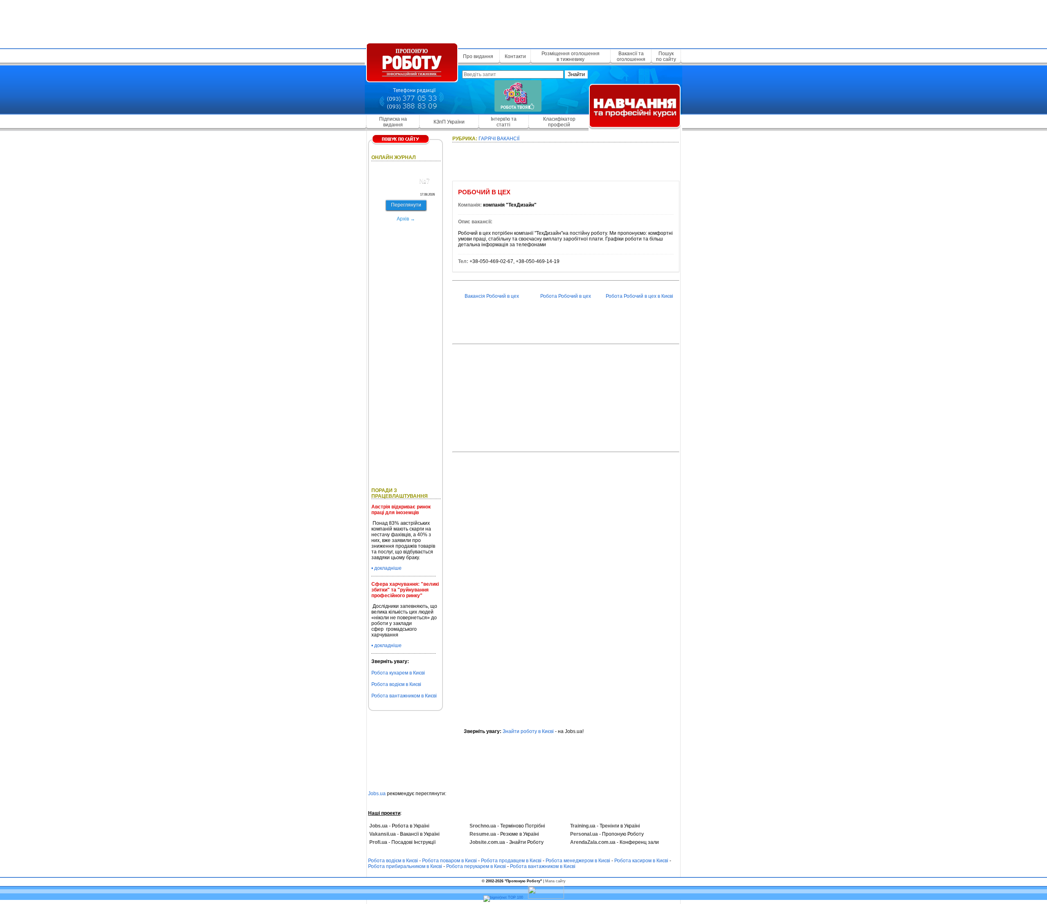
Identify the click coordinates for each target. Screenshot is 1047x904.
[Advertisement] (523, 22)
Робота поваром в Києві (449, 861)
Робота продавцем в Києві (511, 861)
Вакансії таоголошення (631, 56)
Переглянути (406, 205)
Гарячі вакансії (499, 139)
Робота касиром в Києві (641, 861)
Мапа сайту (555, 881)
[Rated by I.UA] (546, 897)
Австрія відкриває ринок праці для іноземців (401, 509)
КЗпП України (449, 122)
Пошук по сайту (666, 56)
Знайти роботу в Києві (528, 731)
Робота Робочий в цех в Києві (639, 296)
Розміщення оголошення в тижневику (570, 56)
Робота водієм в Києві (396, 684)
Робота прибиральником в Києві (405, 866)
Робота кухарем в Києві (398, 673)
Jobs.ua (377, 793)
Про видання (478, 56)
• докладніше (386, 568)
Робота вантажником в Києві (404, 696)
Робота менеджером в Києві (578, 861)
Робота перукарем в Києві (476, 866)
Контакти (515, 56)
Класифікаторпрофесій (559, 122)
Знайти (576, 74)
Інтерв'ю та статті (504, 122)
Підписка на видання (393, 122)
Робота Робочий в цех (565, 296)
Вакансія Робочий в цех (492, 296)
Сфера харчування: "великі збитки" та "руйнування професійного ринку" (405, 589)
